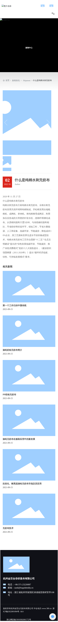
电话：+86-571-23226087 (19, 584)
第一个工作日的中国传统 (14, 305)
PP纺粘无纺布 (9, 394)
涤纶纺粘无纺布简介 (12, 350)
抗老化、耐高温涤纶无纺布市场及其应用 (22, 483)
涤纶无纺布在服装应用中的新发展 (19, 439)
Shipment (26, 81)
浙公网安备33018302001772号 (18, 620)
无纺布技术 (8, 528)
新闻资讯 (16, 81)
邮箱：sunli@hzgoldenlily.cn (20, 588)
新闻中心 (29, 48)
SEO (22, 612)
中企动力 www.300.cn (43, 608)
